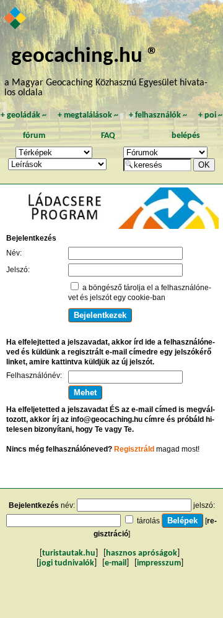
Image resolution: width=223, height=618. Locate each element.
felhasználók (158, 115)
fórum (34, 136)
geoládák (23, 115)
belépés (186, 136)
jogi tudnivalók (66, 563)
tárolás (148, 521)
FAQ (108, 136)
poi (210, 115)
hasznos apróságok (141, 553)
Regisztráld (134, 449)
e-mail (115, 563)
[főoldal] (15, 19)
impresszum (159, 563)
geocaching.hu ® (85, 56)
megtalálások (88, 115)
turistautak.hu (68, 553)
